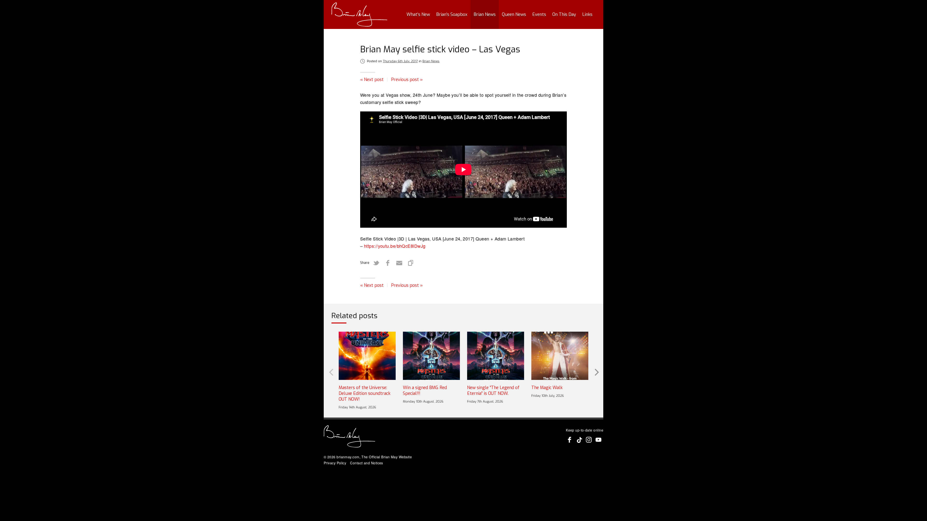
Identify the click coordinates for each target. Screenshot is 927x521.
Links (587, 14)
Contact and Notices (366, 462)
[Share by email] (399, 263)
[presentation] (331, 372)
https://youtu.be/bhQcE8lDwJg (395, 246)
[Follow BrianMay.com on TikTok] (579, 440)
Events (539, 14)
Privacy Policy (335, 462)
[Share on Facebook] (388, 263)
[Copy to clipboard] (411, 263)
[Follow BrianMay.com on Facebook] (569, 440)
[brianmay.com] (359, 14)
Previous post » (407, 79)
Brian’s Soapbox (451, 14)
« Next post (372, 79)
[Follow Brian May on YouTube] (598, 440)
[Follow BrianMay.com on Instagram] (589, 440)
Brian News (485, 14)
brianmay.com (348, 456)
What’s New (418, 14)
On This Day (564, 14)
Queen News (514, 14)
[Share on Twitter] (376, 263)
